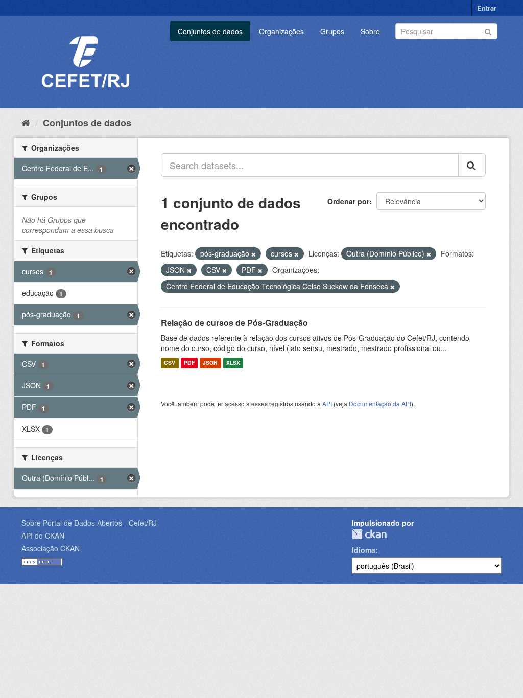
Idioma (363, 550)
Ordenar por (348, 201)
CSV (169, 363)
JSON (210, 363)
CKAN (369, 534)
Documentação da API (380, 403)
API (327, 403)
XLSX (233, 363)
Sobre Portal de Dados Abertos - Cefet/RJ (89, 523)
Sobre (370, 31)
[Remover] (253, 254)
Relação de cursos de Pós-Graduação (234, 323)
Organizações (281, 31)
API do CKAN (42, 535)
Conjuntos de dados (210, 31)
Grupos (332, 31)
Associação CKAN (50, 548)
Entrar (486, 8)
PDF (189, 363)
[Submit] (488, 30)
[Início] (25, 122)
